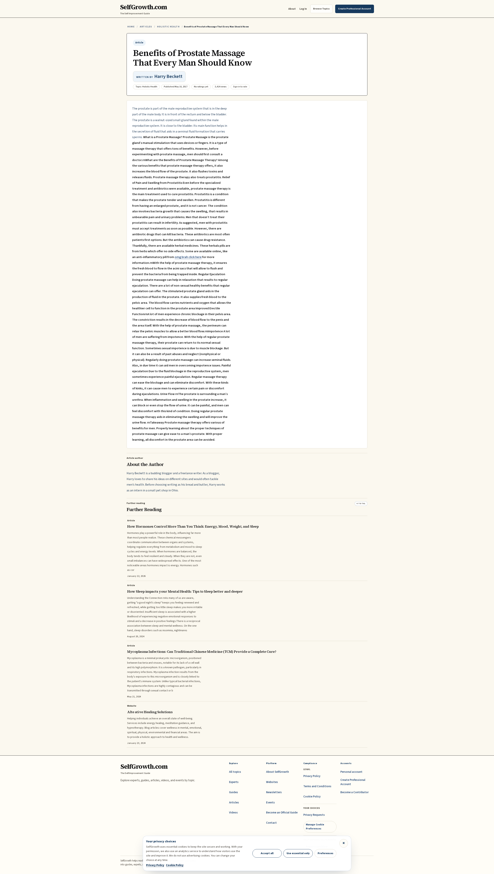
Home (131, 26)
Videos (233, 813)
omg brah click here (188, 257)
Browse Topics (321, 8)
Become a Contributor (354, 792)
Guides (233, 792)
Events (270, 803)
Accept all (267, 853)
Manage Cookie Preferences (315, 826)
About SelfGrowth (277, 772)
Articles (146, 26)
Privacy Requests (314, 815)
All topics (235, 772)
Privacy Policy (311, 776)
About (292, 9)
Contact (271, 823)
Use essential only (298, 853)
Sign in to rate (240, 86)
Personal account (351, 772)
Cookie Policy (312, 797)
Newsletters (274, 792)
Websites (272, 782)
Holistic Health (168, 26)
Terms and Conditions (317, 786)
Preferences (325, 853)
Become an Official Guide (282, 813)
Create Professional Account (352, 782)
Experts (234, 782)
